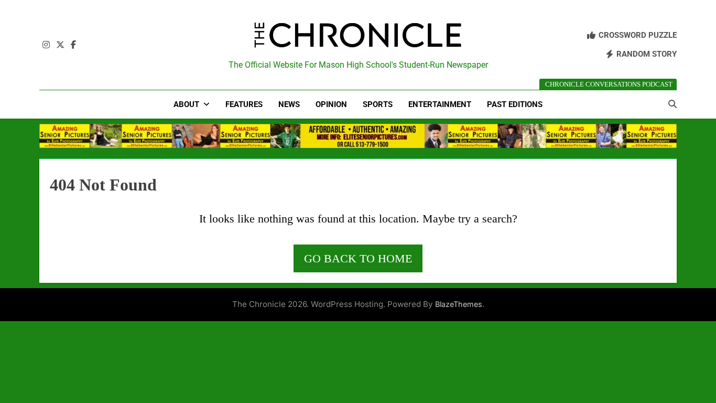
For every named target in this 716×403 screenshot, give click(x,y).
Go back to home (358, 258)
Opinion (331, 104)
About (186, 104)
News (289, 104)
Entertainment (439, 104)
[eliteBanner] (358, 136)
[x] (60, 45)
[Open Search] (672, 104)
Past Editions (515, 104)
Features (244, 104)
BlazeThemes (458, 304)
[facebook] (73, 45)
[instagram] (46, 45)
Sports (378, 104)
